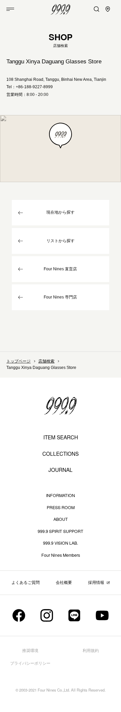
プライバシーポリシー (30, 663)
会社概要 (64, 582)
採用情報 (96, 582)
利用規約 (91, 651)
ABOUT (60, 519)
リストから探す (60, 240)
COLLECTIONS (60, 453)
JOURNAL (60, 470)
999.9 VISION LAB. (60, 543)
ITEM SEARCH (60, 437)
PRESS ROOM (61, 507)
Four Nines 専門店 (60, 297)
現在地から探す (60, 212)
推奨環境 (30, 651)
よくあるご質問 (25, 582)
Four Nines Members (60, 555)
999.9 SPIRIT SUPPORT (60, 531)
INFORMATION (60, 495)
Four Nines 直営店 (60, 269)
